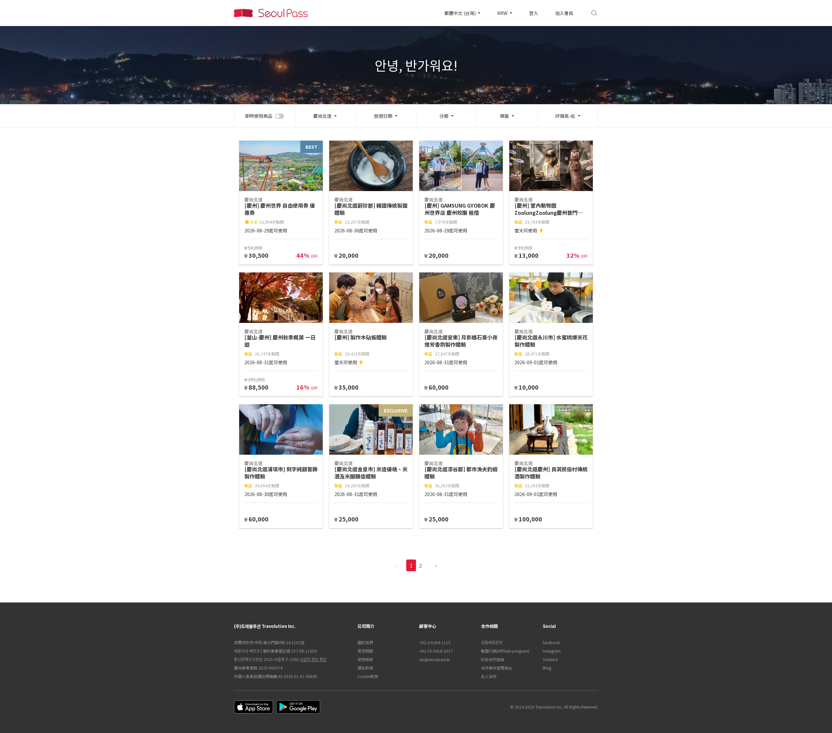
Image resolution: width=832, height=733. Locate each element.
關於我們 (365, 642)
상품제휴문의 (491, 642)
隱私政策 (365, 668)
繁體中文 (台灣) (460, 13)
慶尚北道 (322, 116)
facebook (551, 642)
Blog (547, 668)
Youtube (550, 659)
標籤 (504, 116)
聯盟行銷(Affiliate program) (505, 651)
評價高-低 (565, 116)
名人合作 (489, 676)
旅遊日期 (383, 116)
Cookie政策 (368, 676)
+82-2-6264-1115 (434, 642)
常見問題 (365, 651)
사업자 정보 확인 (313, 659)
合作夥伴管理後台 (496, 668)
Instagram (552, 651)
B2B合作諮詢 (492, 659)
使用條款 (365, 659)
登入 (533, 13)
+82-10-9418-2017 (436, 651)
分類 (443, 116)
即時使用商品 (258, 116)
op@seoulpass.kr (434, 659)
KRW (502, 13)
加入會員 (564, 13)
